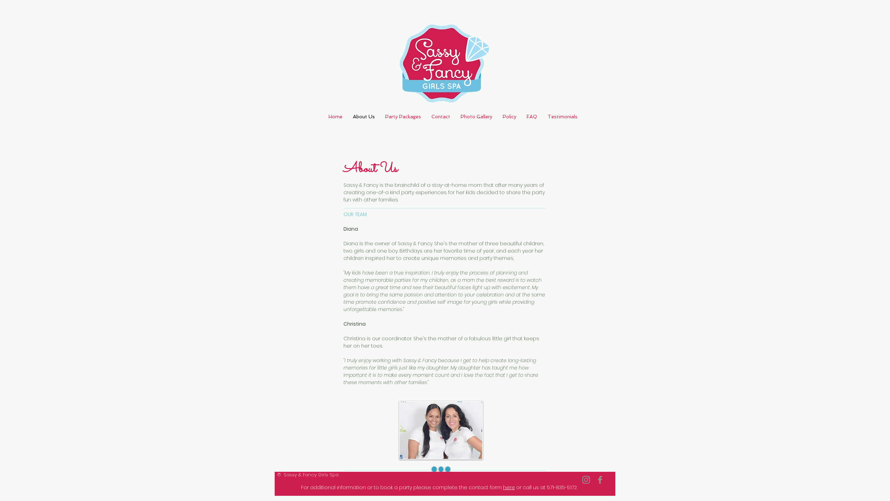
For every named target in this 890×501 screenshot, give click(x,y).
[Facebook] (600, 480)
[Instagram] (586, 480)
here (509, 487)
